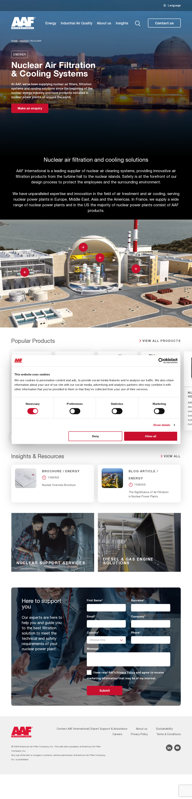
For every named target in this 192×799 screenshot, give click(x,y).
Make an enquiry (30, 108)
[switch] (75, 411)
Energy (50, 23)
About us (104, 23)
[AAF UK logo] (23, 23)
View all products (161, 340)
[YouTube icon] (177, 747)
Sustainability (164, 728)
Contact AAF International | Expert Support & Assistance (92, 728)
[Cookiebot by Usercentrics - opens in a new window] (161, 360)
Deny (95, 436)
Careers (117, 734)
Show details (161, 424)
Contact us (164, 23)
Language (174, 5)
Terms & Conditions (168, 734)
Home (14, 41)
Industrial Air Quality (76, 23)
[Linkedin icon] (169, 747)
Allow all (150, 436)
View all (172, 456)
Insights (122, 23)
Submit (104, 690)
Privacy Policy (125, 672)
